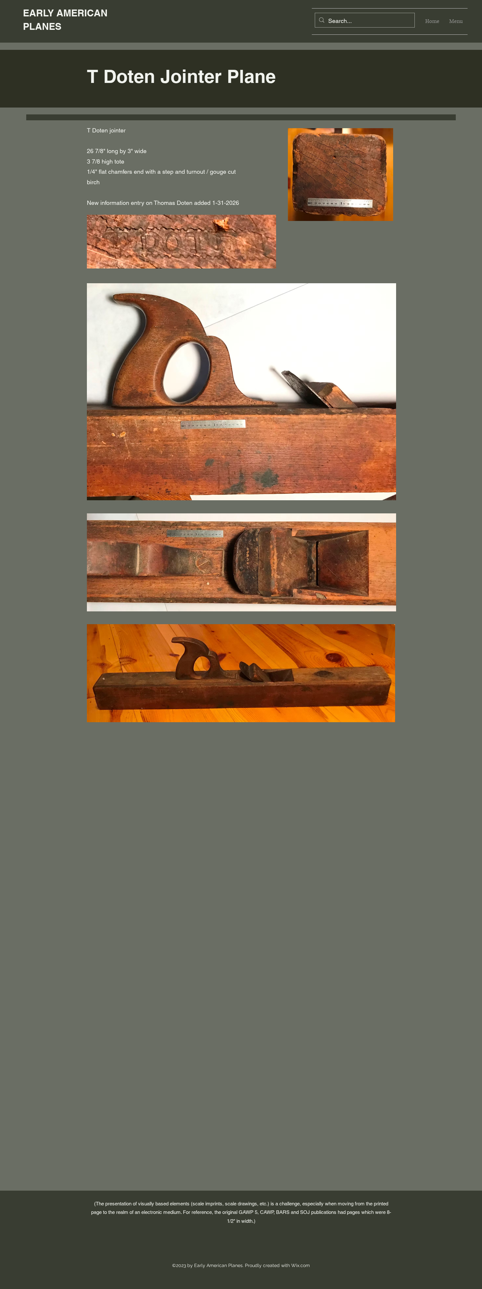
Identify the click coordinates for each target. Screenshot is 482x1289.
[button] (456, 21)
